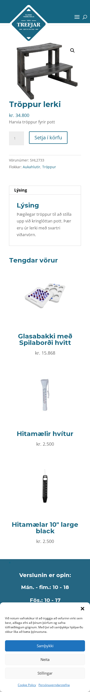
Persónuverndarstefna (54, 685)
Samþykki (45, 645)
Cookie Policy (27, 685)
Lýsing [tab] (20, 190)
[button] (82, 608)
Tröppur (49, 166)
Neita (45, 659)
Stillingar (45, 673)
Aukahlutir (31, 166)
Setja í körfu (48, 137)
